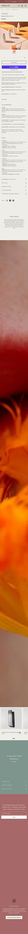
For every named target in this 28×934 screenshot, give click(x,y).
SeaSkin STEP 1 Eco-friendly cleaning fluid (11, 722)
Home (2, 9)
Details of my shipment (7, 785)
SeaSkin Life (5, 13)
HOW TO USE (4, 182)
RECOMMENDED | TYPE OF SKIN (8, 179)
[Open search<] (19, 5)
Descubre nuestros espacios (14, 917)
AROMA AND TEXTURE (6, 186)
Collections (8, 9)
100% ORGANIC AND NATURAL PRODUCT (10, 193)
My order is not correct (7, 788)
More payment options (14, 69)
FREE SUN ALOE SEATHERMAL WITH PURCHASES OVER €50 (14, 1)
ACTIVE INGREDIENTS (6, 190)
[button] (24, 57)
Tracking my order (6, 781)
